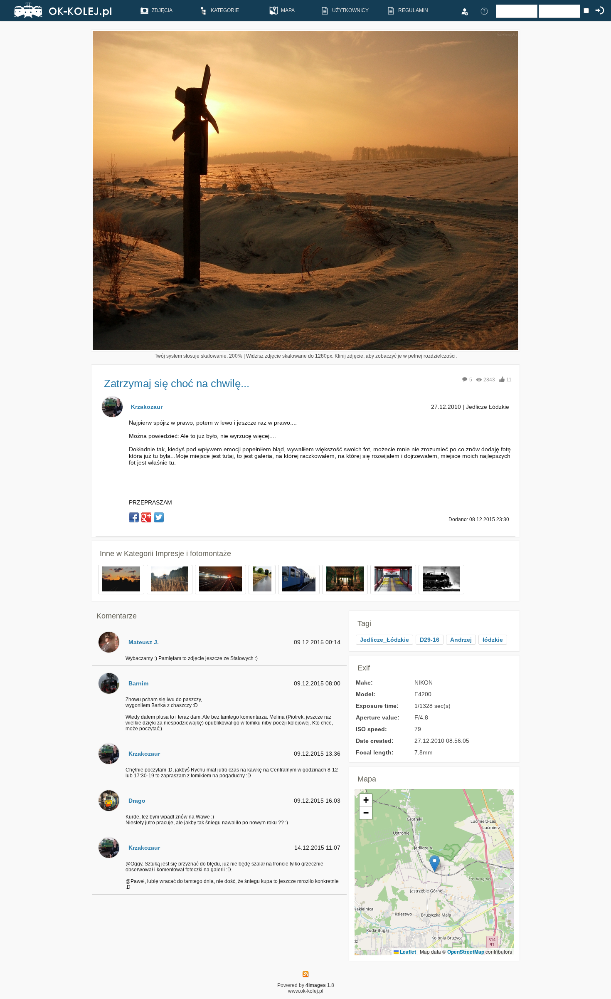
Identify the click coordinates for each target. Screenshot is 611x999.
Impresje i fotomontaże (193, 553)
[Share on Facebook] (134, 517)
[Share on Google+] (146, 517)
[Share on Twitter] (159, 517)
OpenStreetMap (465, 951)
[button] (434, 863)
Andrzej (461, 639)
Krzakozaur (147, 406)
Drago (136, 800)
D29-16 (429, 639)
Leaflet (407, 951)
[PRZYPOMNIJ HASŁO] (484, 11)
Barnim (138, 683)
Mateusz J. (143, 642)
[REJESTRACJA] (464, 11)
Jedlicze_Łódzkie (384, 639)
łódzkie (493, 639)
